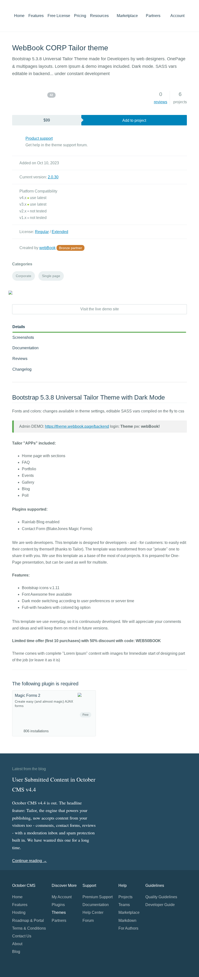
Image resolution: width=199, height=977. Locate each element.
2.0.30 (53, 177)
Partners (153, 16)
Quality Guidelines (161, 897)
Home (19, 16)
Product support (39, 138)
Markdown (127, 920)
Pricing (80, 16)
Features (36, 16)
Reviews (19, 359)
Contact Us (21, 936)
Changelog (22, 369)
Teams (124, 905)
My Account (62, 897)
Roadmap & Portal (28, 920)
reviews (160, 102)
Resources (100, 16)
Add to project (134, 120)
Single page (51, 276)
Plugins (58, 905)
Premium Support (98, 897)
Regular (42, 232)
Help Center (93, 912)
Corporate (23, 276)
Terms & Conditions (29, 928)
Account (177, 16)
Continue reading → (29, 861)
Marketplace (128, 16)
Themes (59, 912)
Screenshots (23, 337)
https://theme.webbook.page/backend (77, 426)
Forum (88, 920)
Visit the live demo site (99, 309)
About (17, 944)
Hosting (18, 912)
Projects (125, 897)
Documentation (25, 348)
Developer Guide (160, 905)
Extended (60, 232)
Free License (59, 16)
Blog (16, 952)
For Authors (128, 928)
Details (18, 327)
